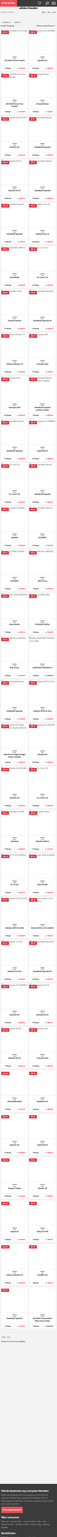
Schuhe (9, 1341)
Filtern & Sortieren (44, 26)
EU (43, 12)
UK (54, 12)
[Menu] (53, 3)
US (49, 12)
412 (8, 1337)
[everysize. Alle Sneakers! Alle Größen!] (8, 3)
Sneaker (16, 1341)
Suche (47, 3)
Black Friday (36, 1524)
